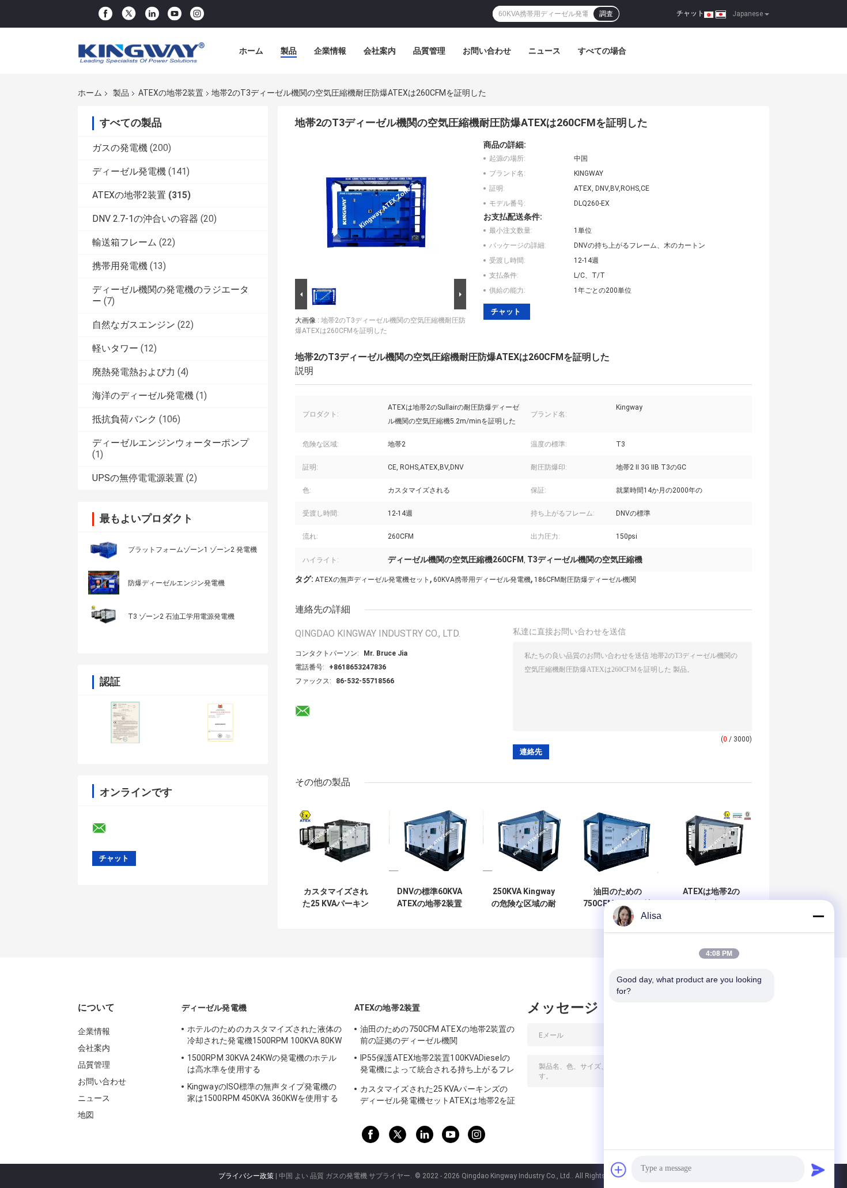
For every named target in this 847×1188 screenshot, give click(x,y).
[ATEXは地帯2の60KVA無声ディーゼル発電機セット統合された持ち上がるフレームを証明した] (711, 840)
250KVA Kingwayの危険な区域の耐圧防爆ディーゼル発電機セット (523, 898)
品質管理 (429, 50)
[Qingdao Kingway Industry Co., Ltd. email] (106, 828)
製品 (289, 50)
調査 (606, 14)
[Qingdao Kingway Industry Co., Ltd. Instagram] (197, 13)
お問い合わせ (487, 50)
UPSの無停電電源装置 (138, 477)
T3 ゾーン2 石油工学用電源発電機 (181, 616)
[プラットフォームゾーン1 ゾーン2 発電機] (103, 549)
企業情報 (330, 50)
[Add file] (619, 1169)
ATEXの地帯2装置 (170, 92)
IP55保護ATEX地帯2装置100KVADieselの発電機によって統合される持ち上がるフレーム (437, 1065)
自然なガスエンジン (133, 324)
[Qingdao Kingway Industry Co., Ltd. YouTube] (174, 13)
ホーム (251, 50)
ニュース (544, 50)
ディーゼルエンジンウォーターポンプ (170, 442)
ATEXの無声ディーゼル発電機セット (372, 580)
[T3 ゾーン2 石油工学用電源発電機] (103, 616)
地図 (86, 1114)
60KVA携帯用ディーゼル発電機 (482, 580)
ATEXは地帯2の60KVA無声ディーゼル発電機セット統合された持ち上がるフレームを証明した (711, 898)
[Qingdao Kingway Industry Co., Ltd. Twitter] (129, 14)
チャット (690, 13)
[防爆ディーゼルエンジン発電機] (103, 582)
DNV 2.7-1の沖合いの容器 (145, 218)
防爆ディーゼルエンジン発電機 (176, 583)
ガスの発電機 (120, 147)
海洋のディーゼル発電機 (143, 395)
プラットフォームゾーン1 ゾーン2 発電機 (192, 550)
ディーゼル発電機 (129, 171)
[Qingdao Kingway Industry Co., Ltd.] (141, 50)
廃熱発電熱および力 (133, 371)
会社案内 (380, 50)
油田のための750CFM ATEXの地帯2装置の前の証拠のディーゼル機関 (617, 898)
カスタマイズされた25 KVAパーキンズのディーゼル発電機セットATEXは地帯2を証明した (335, 898)
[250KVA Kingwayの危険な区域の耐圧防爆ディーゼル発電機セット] (523, 840)
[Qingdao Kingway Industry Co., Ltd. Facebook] (105, 13)
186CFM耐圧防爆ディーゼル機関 (585, 580)
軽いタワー (115, 348)
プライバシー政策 (246, 1176)
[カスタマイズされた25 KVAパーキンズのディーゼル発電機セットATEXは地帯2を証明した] (335, 840)
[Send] (818, 1169)
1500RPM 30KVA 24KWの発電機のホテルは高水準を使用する (262, 1063)
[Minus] (818, 916)
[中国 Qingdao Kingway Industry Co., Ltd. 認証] (125, 722)
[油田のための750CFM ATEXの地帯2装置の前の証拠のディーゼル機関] (617, 840)
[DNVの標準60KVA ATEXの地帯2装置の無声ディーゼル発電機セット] (429, 840)
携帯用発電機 (120, 265)
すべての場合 (602, 50)
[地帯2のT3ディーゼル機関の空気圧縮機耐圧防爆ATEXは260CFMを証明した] (375, 208)
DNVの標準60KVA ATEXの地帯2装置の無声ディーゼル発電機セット (429, 898)
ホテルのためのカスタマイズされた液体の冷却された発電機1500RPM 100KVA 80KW (264, 1034)
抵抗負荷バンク (124, 419)
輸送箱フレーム (124, 242)
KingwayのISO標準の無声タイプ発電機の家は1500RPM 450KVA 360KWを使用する (262, 1092)
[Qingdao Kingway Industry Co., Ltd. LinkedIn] (152, 13)
